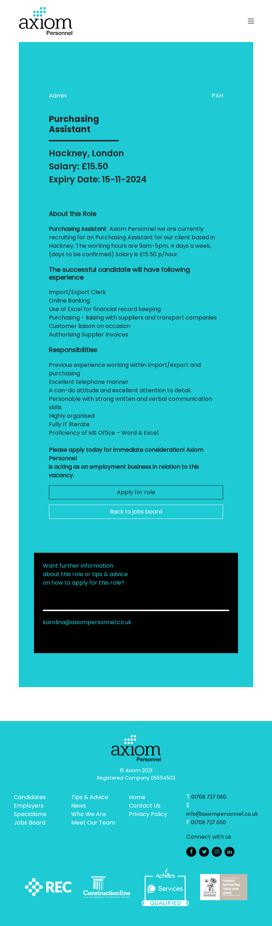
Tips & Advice (89, 797)
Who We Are (88, 814)
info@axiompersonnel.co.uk (222, 814)
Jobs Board (29, 823)
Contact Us (144, 806)
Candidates (30, 797)
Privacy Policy (148, 814)
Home (137, 797)
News (78, 806)
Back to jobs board (136, 512)
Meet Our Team (93, 823)
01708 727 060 (208, 797)
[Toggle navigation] (251, 21)
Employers (29, 806)
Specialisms (30, 814)
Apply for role (136, 492)
